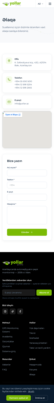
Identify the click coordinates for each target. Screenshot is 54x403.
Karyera (33, 369)
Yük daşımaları (36, 328)
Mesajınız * (11, 204)
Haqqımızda (35, 364)
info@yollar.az (22, 103)
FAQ (4, 369)
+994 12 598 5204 (23, 84)
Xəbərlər (6, 364)
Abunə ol (44, 292)
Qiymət (6, 346)
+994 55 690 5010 (23, 81)
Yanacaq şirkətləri (38, 343)
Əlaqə (32, 374)
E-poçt (10, 192)
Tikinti (32, 333)
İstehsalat (34, 338)
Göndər (25, 232)
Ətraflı (31, 391)
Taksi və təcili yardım (40, 348)
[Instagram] (5, 311)
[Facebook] (20, 311)
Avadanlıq (7, 336)
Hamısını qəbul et (18, 398)
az (39, 3)
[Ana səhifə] (13, 4)
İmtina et (40, 398)
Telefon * (10, 180)
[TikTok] (13, 311)
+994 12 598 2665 (23, 87)
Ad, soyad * (12, 167)
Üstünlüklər (8, 341)
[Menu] (50, 4)
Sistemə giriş (9, 351)
